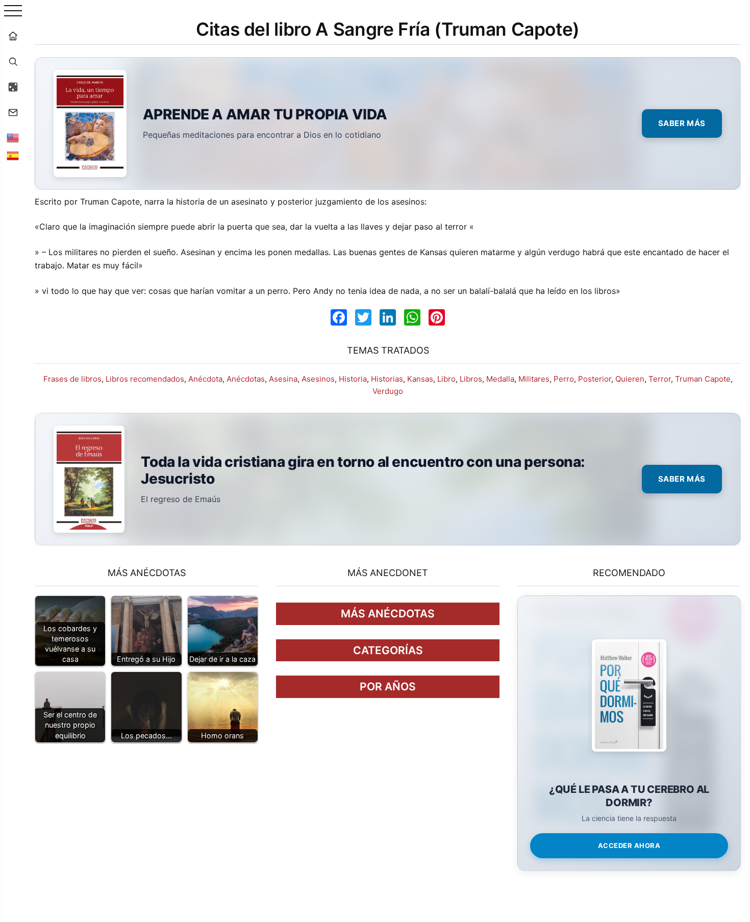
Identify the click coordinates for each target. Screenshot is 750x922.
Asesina (283, 379)
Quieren (629, 379)
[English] (12, 137)
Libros (471, 379)
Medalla (500, 379)
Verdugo (387, 391)
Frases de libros (72, 379)
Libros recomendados (145, 379)
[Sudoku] (12, 86)
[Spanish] (12, 155)
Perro (564, 379)
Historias (387, 379)
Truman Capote (703, 379)
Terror (659, 379)
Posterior (594, 379)
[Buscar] (12, 61)
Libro (446, 379)
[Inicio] (12, 35)
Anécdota (205, 379)
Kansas (420, 379)
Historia (353, 379)
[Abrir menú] (13, 11)
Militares (533, 379)
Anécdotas (246, 379)
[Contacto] (12, 112)
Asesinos (318, 379)
